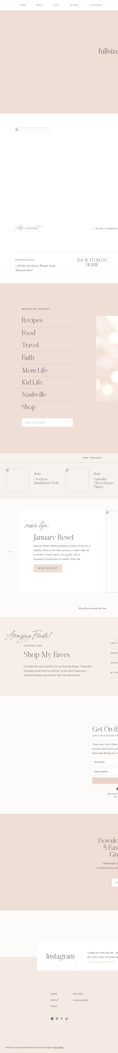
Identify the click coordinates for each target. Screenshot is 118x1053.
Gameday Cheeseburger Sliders (104, 483)
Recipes (37, 473)
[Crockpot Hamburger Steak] (17, 480)
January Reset (53, 538)
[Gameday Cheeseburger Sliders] (77, 480)
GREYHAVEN (58, 1047)
